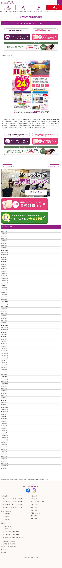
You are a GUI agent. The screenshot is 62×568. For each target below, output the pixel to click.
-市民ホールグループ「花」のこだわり (13, 501)
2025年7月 (4, 262)
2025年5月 (4, 266)
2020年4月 (4, 398)
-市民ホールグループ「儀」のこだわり (13, 507)
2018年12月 (4, 435)
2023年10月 (4, 306)
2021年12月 (4, 353)
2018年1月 (4, 461)
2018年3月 (4, 456)
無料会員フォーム (36, 519)
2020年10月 (4, 383)
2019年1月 (4, 433)
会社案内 (3, 549)
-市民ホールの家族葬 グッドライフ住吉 (13, 537)
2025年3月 (4, 271)
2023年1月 (4, 323)
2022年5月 (4, 341)
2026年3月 (4, 243)
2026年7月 (4, 233)
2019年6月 (4, 421)
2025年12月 (4, 250)
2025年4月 (4, 269)
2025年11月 (4, 252)
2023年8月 (4, 308)
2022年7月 (4, 337)
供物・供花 (34, 510)
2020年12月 (4, 379)
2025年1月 (4, 276)
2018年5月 (4, 451)
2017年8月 (4, 468)
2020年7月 (4, 390)
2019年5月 (4, 423)
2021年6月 (4, 365)
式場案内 (3, 523)
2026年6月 (4, 236)
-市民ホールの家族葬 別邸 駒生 (11, 534)
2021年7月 (4, 362)
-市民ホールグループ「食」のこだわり (13, 499)
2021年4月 (4, 369)
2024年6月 (4, 290)
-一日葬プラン (6, 516)
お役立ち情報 (34, 496)
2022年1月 (4, 351)
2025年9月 (4, 257)
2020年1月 (4, 405)
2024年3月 (4, 297)
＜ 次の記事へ (7, 166)
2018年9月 (4, 442)
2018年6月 (4, 449)
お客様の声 (34, 499)
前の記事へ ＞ (54, 166)
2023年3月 (4, 318)
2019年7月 (4, 419)
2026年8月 (4, 231)
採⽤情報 (3, 552)
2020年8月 (4, 388)
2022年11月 (4, 327)
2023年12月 (4, 301)
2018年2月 (4, 458)
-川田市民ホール (7, 529)
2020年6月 (4, 393)
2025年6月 (4, 264)
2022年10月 (4, 330)
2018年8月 (4, 444)
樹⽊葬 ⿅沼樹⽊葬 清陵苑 (8, 544)
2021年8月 (4, 360)
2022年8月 (4, 334)
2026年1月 (4, 248)
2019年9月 (4, 414)
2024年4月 (4, 294)
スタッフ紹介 (34, 504)
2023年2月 (4, 320)
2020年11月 (4, 381)
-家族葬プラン (6, 519)
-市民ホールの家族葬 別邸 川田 (11, 531)
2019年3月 (4, 428)
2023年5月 (4, 315)
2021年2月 (4, 374)
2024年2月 (4, 299)
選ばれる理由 (4, 496)
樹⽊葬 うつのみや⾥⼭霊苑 (8, 546)
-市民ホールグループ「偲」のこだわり (13, 504)
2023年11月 (4, 304)
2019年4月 (4, 426)
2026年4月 (4, 240)
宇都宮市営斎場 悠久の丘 (8, 541)
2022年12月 (4, 325)
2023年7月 (4, 311)
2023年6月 (4, 313)
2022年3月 (4, 346)
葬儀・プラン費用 (6, 511)
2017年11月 (4, 465)
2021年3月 (4, 372)
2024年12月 (4, 278)
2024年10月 (4, 283)
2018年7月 (4, 447)
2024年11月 (4, 280)
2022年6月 (4, 339)
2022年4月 (4, 344)
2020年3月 (4, 400)
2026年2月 (4, 245)
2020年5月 (4, 395)
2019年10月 (4, 412)
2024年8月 (4, 287)
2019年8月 (4, 416)
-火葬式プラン (6, 514)
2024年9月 (4, 285)
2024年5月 (4, 292)
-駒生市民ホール (7, 526)
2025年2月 (4, 273)
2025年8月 (4, 259)
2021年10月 (4, 358)
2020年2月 (4, 402)
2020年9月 (4, 386)
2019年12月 (4, 407)
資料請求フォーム (36, 513)
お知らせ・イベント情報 (37, 501)
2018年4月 (4, 454)
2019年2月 (4, 430)
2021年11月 (4, 355)
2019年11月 (4, 409)
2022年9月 (4, 332)
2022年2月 (4, 348)
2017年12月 (4, 463)
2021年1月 (4, 376)
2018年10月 (4, 440)
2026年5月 (4, 238)
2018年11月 (4, 437)
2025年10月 (4, 255)
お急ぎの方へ (34, 507)
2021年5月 (4, 367)
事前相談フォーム (36, 516)
